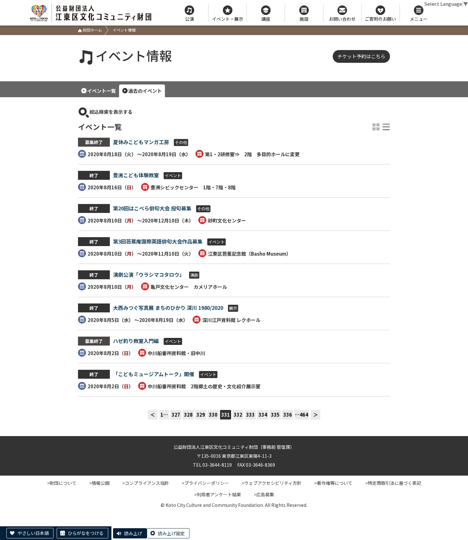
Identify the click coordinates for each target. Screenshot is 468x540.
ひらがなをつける (85, 533)
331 (225, 414)
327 (176, 414)
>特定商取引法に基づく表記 (393, 483)
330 (213, 414)
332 (238, 414)
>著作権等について (333, 483)
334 (263, 414)
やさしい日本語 (33, 533)
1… (164, 414)
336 (287, 414)
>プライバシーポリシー (205, 483)
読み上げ (133, 533)
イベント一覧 (101, 90)
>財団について (61, 483)
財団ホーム (92, 30)
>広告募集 (264, 494)
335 (275, 414)
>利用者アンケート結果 (217, 494)
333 (250, 414)
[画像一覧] (376, 127)
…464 (301, 414)
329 (200, 414)
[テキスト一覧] (386, 127)
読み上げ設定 (171, 533)
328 (188, 414)
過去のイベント (145, 90)
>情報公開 (99, 483)
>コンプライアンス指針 (145, 483)
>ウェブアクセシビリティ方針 (271, 483)
